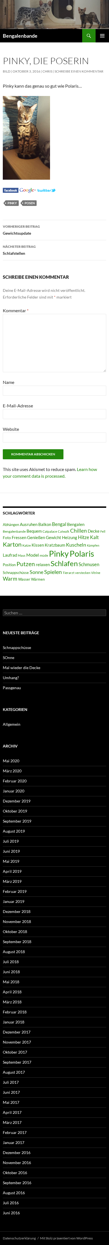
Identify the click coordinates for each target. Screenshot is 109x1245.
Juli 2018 (11, 961)
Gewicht (53, 537)
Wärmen (38, 579)
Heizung (69, 537)
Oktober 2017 (15, 1052)
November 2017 (17, 1042)
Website (11, 429)
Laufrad (10, 555)
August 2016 (14, 1192)
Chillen (78, 530)
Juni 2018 (11, 971)
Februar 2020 (15, 780)
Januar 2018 (13, 1022)
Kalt (94, 537)
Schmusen (89, 564)
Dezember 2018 (16, 911)
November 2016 (17, 1162)
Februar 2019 (15, 891)
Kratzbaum (55, 544)
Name (8, 382)
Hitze (83, 537)
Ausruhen (28, 524)
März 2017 (12, 1122)
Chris (47, 71)
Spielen (53, 571)
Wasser (24, 579)
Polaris (82, 553)
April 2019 (12, 871)
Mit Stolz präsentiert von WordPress (66, 1238)
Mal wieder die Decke (21, 667)
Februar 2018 (15, 1012)
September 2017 (17, 1062)
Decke (93, 531)
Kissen (38, 545)
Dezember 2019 (16, 801)
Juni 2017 (11, 1092)
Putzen (25, 564)
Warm (10, 578)
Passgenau (12, 687)
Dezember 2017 (16, 1032)
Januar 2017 (13, 1142)
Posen (30, 203)
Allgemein (11, 724)
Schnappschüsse (16, 572)
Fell (102, 531)
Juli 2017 (11, 1082)
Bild (6, 71)
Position (9, 565)
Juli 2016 (11, 1202)
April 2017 (12, 1112)
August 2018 (14, 951)
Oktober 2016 (15, 1172)
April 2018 (12, 991)
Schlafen (64, 563)
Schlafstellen (19, 250)
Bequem (34, 531)
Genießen (36, 537)
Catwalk (63, 531)
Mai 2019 (11, 861)
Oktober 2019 (15, 811)
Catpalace (49, 531)
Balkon (44, 524)
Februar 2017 (15, 1132)
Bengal (59, 524)
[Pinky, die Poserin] (10, 189)
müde (44, 555)
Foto (7, 537)
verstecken (82, 573)
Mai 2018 (11, 981)
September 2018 (17, 941)
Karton (12, 544)
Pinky (12, 203)
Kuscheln (76, 545)
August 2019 (14, 831)
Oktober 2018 (15, 931)
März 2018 (12, 1001)
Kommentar (16, 310)
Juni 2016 (11, 1212)
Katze (26, 545)
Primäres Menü (102, 35)
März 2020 (12, 770)
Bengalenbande (20, 36)
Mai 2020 (11, 760)
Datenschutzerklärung (19, 1238)
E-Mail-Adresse (18, 405)
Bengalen (75, 524)
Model (32, 554)
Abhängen (11, 524)
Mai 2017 (11, 1102)
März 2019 (12, 881)
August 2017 (14, 1072)
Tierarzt (68, 573)
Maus (21, 555)
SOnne (8, 657)
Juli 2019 (11, 841)
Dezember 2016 (16, 1152)
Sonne (36, 572)
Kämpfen (93, 545)
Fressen (19, 537)
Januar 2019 (13, 901)
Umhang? (11, 677)
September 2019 (17, 821)
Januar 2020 (13, 791)
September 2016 (17, 1182)
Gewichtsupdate (21, 229)
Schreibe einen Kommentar (78, 71)
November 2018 (17, 921)
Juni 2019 (11, 851)
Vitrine (95, 573)
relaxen (43, 564)
